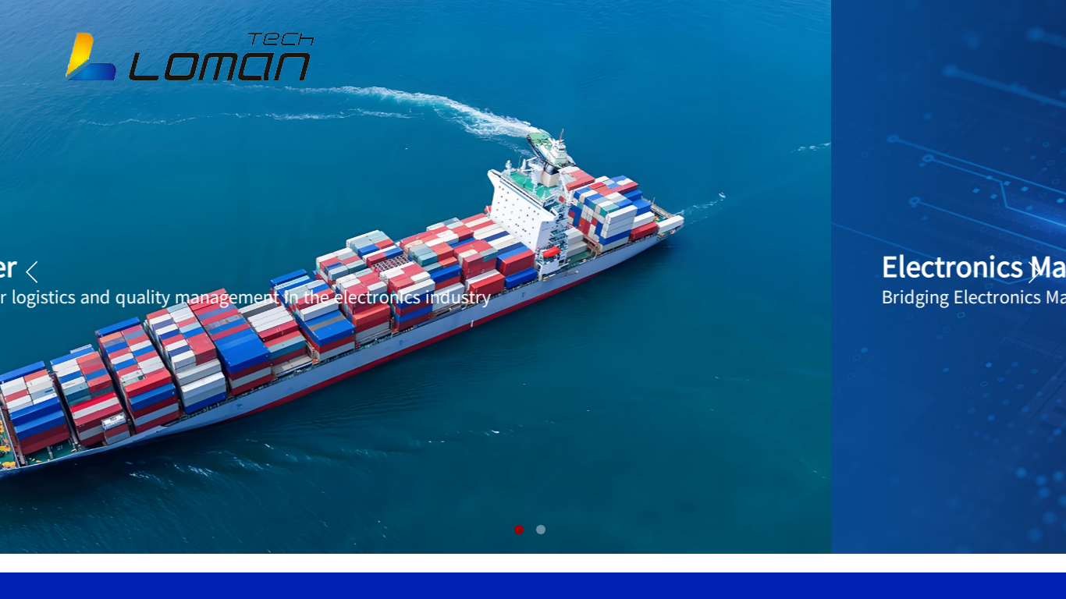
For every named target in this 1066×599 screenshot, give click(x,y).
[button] (519, 529)
